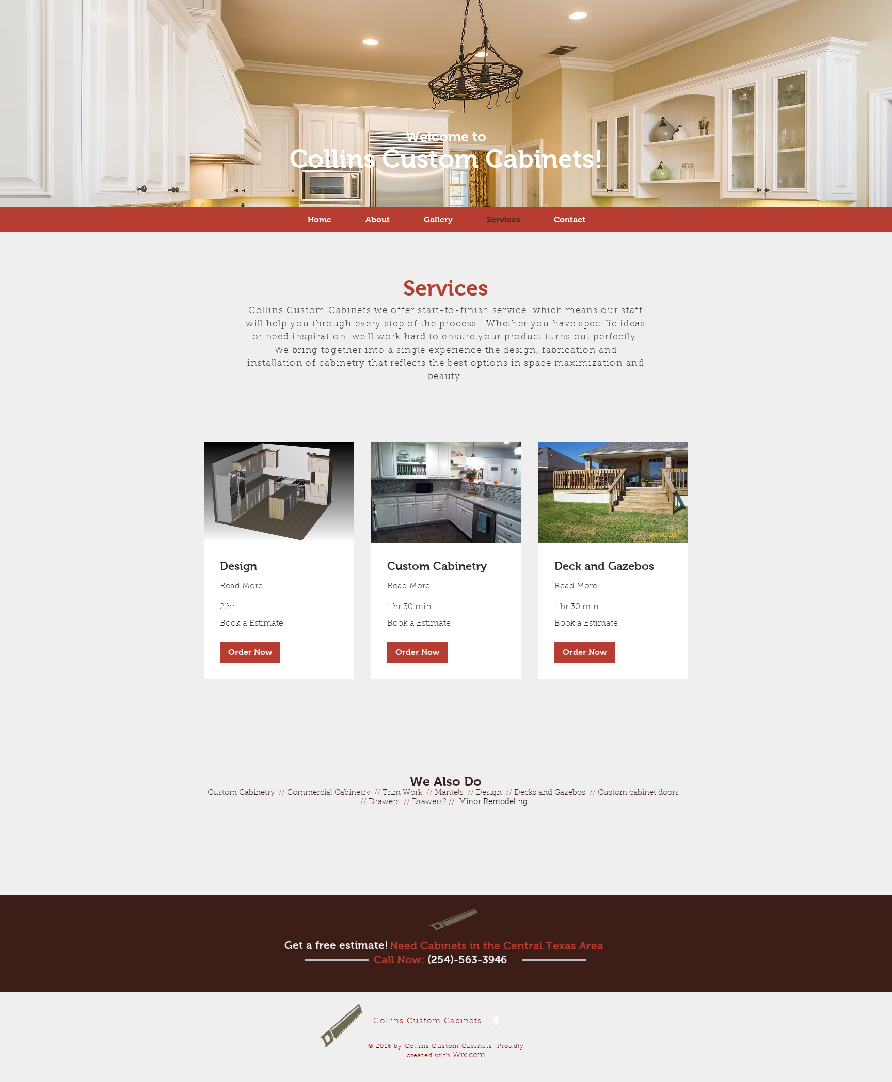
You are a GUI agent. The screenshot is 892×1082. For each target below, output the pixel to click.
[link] (279, 566)
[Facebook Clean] (496, 1021)
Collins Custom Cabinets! (446, 158)
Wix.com (469, 1055)
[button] (250, 652)
